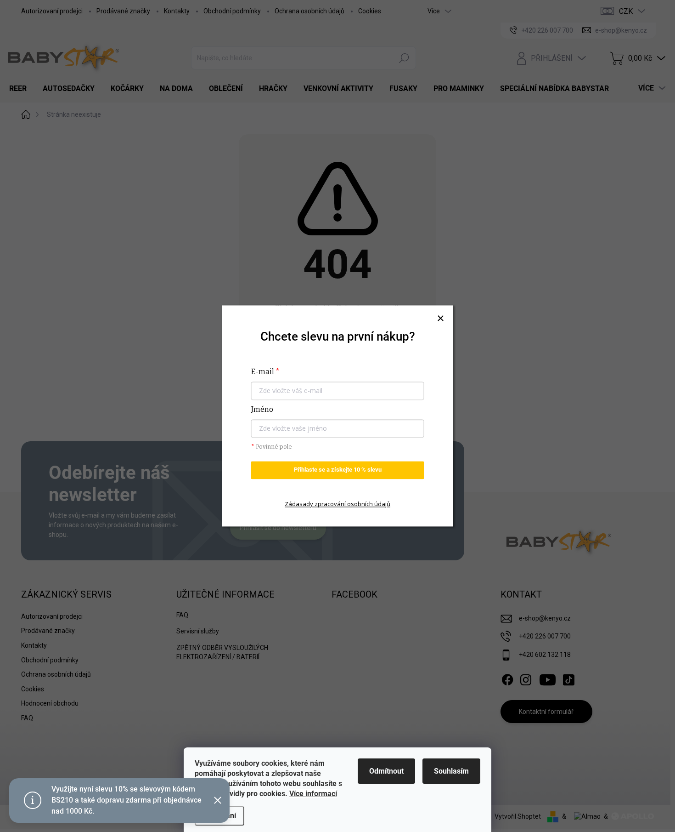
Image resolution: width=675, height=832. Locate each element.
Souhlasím (451, 771)
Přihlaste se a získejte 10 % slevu (338, 470)
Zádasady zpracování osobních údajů (337, 504)
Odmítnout (386, 771)
